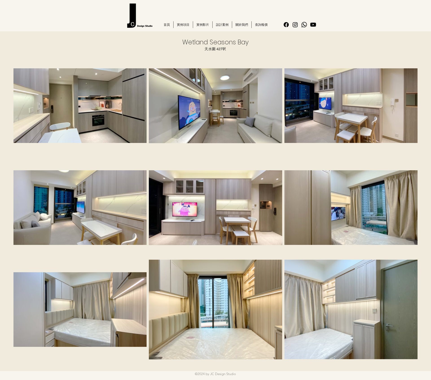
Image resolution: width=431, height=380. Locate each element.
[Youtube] (313, 24)
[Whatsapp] (304, 24)
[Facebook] (286, 24)
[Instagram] (295, 24)
